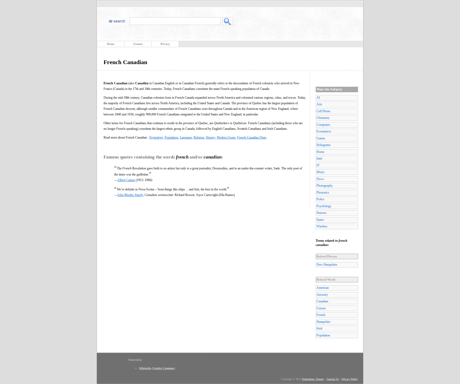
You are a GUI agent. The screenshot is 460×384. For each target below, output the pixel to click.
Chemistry (323, 118)
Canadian (322, 301)
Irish (319, 328)
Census (321, 308)
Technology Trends (313, 379)
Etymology (156, 137)
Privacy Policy (350, 379)
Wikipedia (145, 368)
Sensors (322, 213)
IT (318, 165)
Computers (323, 125)
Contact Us (332, 379)
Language (186, 137)
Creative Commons (163, 368)
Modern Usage (226, 137)
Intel (319, 158)
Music (321, 172)
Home (110, 43)
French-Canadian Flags (251, 137)
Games (321, 138)
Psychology (324, 206)
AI (318, 97)
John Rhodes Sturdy (130, 195)
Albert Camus (126, 180)
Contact (138, 43)
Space (320, 220)
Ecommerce (324, 131)
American (323, 288)
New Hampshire (327, 264)
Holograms (324, 145)
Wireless (322, 226)
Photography (325, 185)
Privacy (165, 43)
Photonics (323, 192)
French (321, 315)
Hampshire (323, 322)
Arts (319, 104)
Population (171, 137)
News (320, 179)
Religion (199, 137)
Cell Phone (323, 111)
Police (320, 199)
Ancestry (322, 295)
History (210, 137)
